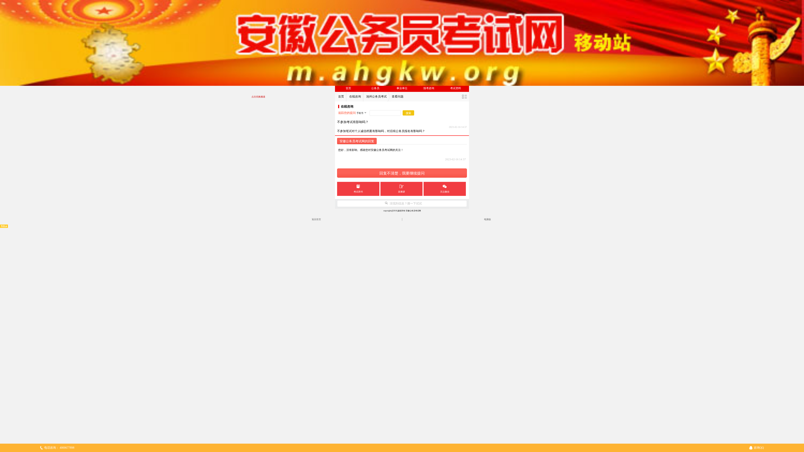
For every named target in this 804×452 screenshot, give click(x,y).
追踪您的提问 (347, 112)
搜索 (408, 113)
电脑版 (487, 219)
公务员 (375, 88)
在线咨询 (355, 96)
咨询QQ (759, 447)
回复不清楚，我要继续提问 (402, 173)
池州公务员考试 (376, 96)
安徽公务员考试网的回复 (357, 141)
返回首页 (316, 219)
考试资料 (455, 88)
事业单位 (402, 88)
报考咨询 (428, 88)
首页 (348, 88)
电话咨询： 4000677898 (59, 447)
